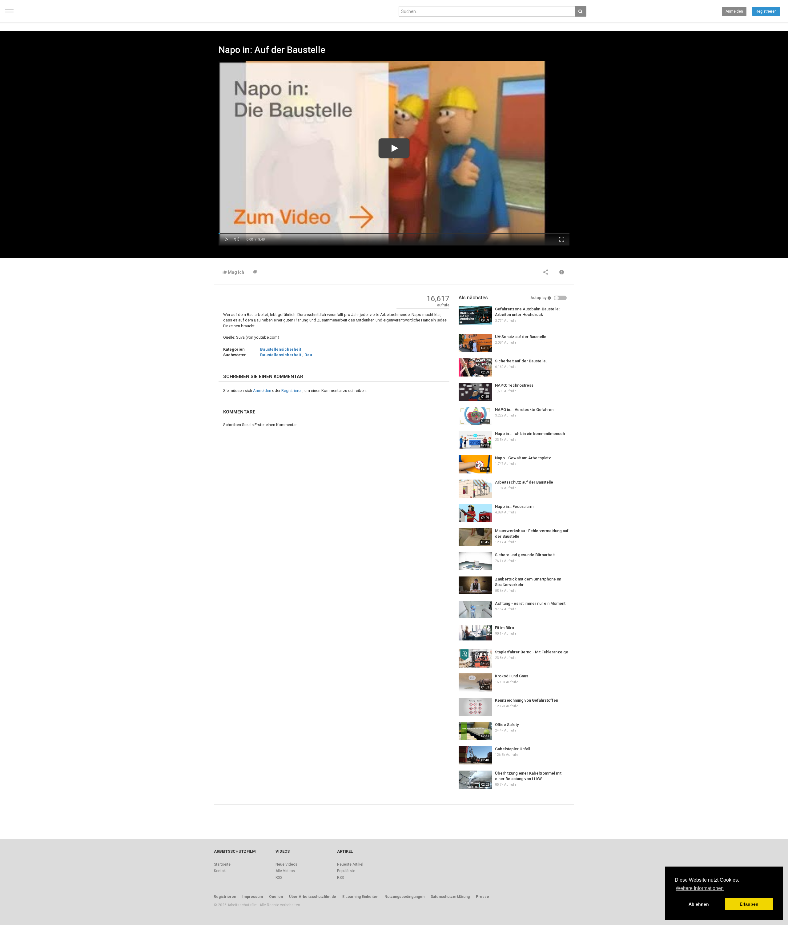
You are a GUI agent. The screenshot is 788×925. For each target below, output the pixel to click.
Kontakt (220, 871)
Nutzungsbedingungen (404, 897)
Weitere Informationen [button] (700, 888)
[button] (226, 238)
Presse (482, 897)
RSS (278, 877)
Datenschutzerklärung (450, 897)
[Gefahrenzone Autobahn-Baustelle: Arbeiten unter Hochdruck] (475, 315)
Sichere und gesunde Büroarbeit (525, 554)
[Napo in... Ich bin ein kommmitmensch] (475, 440)
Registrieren (766, 11)
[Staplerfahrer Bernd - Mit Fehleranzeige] (475, 658)
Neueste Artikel (350, 864)
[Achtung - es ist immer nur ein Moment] (475, 609)
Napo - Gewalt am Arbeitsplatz (523, 458)
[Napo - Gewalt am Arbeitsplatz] (475, 464)
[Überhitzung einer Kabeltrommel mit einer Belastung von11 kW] (475, 780)
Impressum (252, 897)
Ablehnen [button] (699, 904)
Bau (308, 355)
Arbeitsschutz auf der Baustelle (524, 482)
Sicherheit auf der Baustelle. (521, 361)
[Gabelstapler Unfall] (475, 755)
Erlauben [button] (749, 904)
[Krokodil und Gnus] (475, 682)
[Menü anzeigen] (9, 14)
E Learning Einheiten (360, 897)
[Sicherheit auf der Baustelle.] (475, 367)
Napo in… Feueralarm (514, 506)
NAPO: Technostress (514, 385)
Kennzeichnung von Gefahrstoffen (526, 700)
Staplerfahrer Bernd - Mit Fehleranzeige (531, 652)
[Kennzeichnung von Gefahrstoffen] (475, 707)
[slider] (394, 233)
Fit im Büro (504, 627)
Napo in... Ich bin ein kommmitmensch (530, 433)
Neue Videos (286, 864)
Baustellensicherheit (280, 349)
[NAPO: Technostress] (475, 392)
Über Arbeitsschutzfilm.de (312, 897)
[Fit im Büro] (475, 632)
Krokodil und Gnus (511, 676)
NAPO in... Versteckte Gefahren (524, 409)
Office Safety (507, 724)
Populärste (346, 871)
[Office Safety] (475, 731)
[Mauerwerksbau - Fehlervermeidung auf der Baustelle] (475, 537)
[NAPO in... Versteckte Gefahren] (475, 416)
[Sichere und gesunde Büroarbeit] (475, 561)
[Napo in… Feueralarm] (475, 513)
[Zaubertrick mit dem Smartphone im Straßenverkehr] (475, 585)
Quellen (276, 897)
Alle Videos (285, 871)
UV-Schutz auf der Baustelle (520, 336)
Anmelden (734, 11)
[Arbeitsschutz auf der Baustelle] (475, 489)
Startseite (222, 864)
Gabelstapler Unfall (512, 749)
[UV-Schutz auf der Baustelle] (475, 343)
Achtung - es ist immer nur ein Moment (530, 603)
